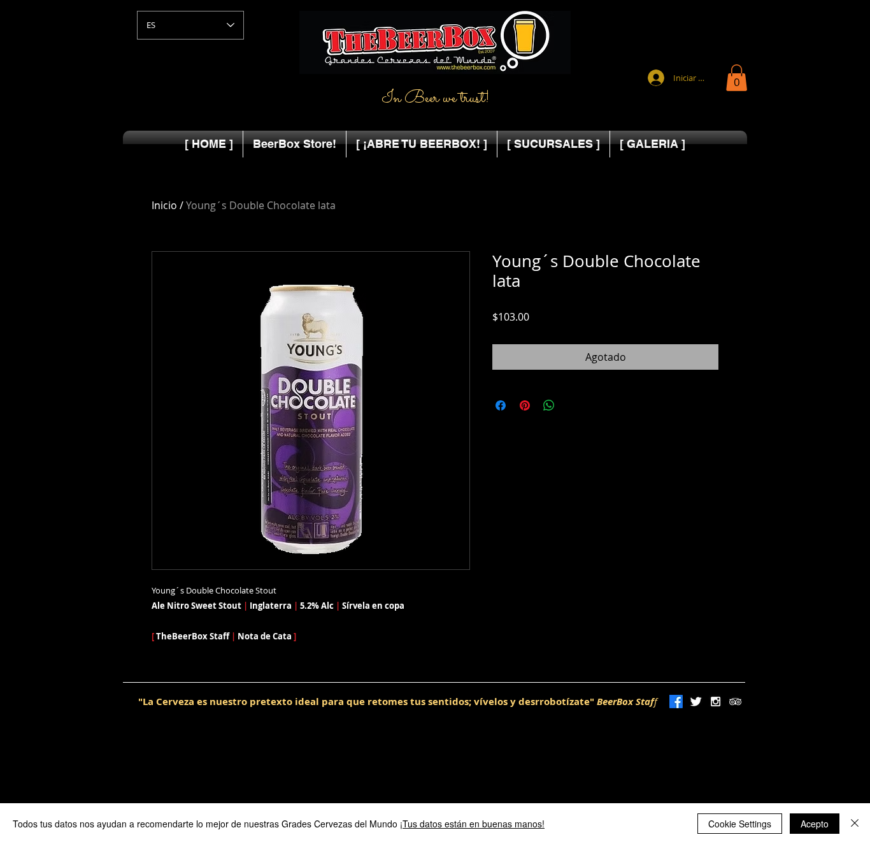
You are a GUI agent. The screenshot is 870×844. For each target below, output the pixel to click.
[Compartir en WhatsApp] (549, 405)
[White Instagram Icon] (715, 701)
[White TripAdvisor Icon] (735, 701)
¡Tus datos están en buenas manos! (472, 823)
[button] (736, 77)
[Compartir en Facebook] (500, 405)
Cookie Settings (739, 823)
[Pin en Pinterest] (524, 405)
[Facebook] (676, 701)
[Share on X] (573, 405)
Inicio (164, 205)
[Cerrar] (854, 823)
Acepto (815, 823)
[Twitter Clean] (695, 701)
